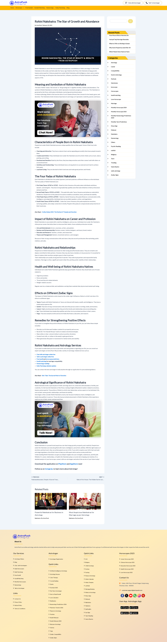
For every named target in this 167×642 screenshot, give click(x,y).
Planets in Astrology (55, 611)
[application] (23, 7)
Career (113, 66)
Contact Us (17, 599)
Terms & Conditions (19, 608)
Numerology (50, 8)
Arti (86, 559)
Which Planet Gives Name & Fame (119, 51)
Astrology (114, 62)
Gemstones (114, 83)
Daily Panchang (19, 572)
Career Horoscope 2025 (127, 559)
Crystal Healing (54, 581)
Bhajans (87, 562)
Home (12, 8)
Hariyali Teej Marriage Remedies (119, 39)
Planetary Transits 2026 (56, 607)
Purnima (52, 614)
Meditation (53, 601)
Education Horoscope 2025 (128, 565)
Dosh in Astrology (116, 75)
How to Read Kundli (55, 594)
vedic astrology (115, 171)
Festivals (113, 79)
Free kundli (40, 359)
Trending (113, 162)
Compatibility (115, 71)
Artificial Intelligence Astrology (58, 571)
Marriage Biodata (90, 589)
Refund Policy (18, 605)
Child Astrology (89, 565)
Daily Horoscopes (19, 568)
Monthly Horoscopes (20, 581)
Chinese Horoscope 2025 (127, 562)
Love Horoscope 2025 (127, 572)
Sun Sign (87, 612)
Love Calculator (54, 597)
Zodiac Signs (115, 175)
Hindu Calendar (89, 579)
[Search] (130, 21)
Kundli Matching (19, 578)
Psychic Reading (116, 146)
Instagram (49, 469)
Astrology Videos (19, 559)
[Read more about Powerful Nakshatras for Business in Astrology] (51, 501)
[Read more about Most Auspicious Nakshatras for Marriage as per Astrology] (85, 501)
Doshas (87, 569)
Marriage (114, 103)
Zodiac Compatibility (55, 634)
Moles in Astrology (90, 592)
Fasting (87, 572)
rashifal (113, 150)
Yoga (51, 631)
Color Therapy (54, 577)
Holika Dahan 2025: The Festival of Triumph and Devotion (59, 212)
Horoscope (19, 8)
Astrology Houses (55, 574)
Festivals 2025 (54, 587)
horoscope (114, 87)
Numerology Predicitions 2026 (58, 604)
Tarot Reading (89, 616)
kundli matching (115, 95)
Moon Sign (114, 126)
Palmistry (87, 606)
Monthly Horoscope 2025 (119, 111)
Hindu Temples (89, 582)
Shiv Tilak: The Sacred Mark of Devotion (54, 375)
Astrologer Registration (56, 559)
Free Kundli (18, 575)
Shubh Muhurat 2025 (55, 621)
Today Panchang (60, 8)
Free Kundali (29, 8)
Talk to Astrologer (19, 588)
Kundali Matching (39, 8)
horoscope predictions (52, 359)
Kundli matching (41, 361)
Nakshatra (37, 518)
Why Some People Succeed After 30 (119, 47)
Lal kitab (87, 585)
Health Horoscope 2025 (127, 569)
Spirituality (88, 609)
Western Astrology (55, 624)
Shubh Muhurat (54, 617)
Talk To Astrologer (154, 3)
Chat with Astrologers (21, 565)
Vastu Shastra (115, 167)
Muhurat (113, 130)
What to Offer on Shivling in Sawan (119, 43)
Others (113, 142)
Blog (68, 8)
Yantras (52, 627)
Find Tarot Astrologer (56, 591)
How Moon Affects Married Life (119, 35)
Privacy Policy (18, 602)
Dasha (51, 584)
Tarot (112, 158)
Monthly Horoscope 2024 (119, 107)
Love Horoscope (116, 99)
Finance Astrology (90, 575)
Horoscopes (114, 91)
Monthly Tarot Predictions (119, 122)
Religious (113, 154)
